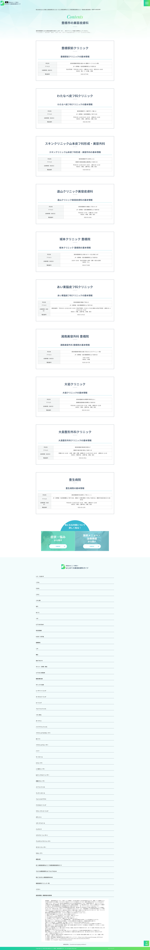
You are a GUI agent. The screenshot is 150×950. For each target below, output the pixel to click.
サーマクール (39, 757)
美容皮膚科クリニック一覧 (42, 883)
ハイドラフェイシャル (41, 727)
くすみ (37, 582)
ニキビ (37, 594)
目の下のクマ (39, 660)
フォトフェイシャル (41, 709)
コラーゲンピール (40, 823)
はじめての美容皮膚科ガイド (13, 3)
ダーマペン (39, 721)
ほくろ (37, 612)
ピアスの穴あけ (40, 624)
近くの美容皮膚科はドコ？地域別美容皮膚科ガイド (49, 865)
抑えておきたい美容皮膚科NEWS (44, 877)
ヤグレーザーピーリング (42, 811)
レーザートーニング (41, 690)
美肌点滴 (38, 859)
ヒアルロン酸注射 (40, 672)
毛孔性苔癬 (39, 630)
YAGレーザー (39, 853)
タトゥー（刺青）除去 (41, 666)
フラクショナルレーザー (42, 745)
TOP (146, 944)
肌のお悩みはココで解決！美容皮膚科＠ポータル (56, 948)
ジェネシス (39, 829)
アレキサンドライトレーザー (43, 841)
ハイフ (37, 751)
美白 (37, 654)
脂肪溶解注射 (39, 678)
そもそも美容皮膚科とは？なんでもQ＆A (46, 871)
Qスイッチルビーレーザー (42, 775)
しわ (37, 648)
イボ (37, 618)
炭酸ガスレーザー (40, 781)
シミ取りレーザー (40, 769)
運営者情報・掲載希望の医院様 (44, 895)
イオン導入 (39, 715)
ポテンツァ (39, 817)
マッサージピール (40, 793)
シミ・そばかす (40, 576)
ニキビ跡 (38, 600)
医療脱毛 (38, 642)
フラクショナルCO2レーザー (43, 733)
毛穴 (37, 606)
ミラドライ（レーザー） (42, 835)
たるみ (37, 588)
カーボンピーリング (41, 697)
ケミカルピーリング (41, 805)
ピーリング (39, 703)
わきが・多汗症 (40, 636)
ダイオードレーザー (41, 847)
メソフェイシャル (40, 787)
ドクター (38, 889)
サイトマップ (111, 948)
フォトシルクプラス (41, 799)
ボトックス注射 (40, 684)
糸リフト (38, 739)
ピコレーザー (39, 763)
